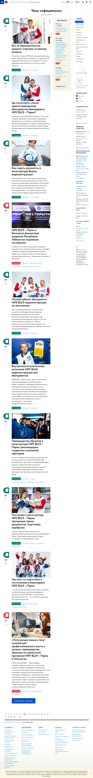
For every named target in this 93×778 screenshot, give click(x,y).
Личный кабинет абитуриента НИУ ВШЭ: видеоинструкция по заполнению (29, 302)
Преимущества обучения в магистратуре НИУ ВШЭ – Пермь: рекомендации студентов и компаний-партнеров (27, 447)
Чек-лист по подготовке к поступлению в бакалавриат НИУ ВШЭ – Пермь (28, 582)
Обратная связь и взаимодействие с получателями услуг (26, 752)
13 (39, 714)
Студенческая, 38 (83, 228)
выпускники (25, 479)
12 (36, 714)
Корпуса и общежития (10, 755)
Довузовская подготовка (28, 730)
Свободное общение (82, 37)
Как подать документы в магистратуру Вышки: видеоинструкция (26, 171)
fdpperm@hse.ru (84, 205)
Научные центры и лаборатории (43, 731)
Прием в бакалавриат (27, 735)
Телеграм (81, 101)
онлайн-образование (36, 691)
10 (30, 714)
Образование (80, 27)
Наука (77, 29)
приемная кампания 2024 (19, 607)
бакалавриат (84, 131)
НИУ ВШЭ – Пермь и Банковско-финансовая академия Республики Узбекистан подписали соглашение (25, 236)
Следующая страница (23, 701)
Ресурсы (58, 727)
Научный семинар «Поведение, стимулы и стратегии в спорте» (61, 29)
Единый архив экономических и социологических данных (61, 740)
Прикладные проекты (44, 734)
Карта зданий (79, 241)
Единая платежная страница (9, 766)
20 (14, 717)
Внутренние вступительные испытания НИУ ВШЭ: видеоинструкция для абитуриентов (28, 370)
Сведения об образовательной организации (9, 731)
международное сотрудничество (31, 266)
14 (42, 714)
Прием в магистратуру (27, 737)
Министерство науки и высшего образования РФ (79, 731)
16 (48, 714)
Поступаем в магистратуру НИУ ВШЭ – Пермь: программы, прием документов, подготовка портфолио (28, 521)
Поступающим (80, 24)
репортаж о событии (36, 263)
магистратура (34, 197)
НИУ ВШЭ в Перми (9, 722)
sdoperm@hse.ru (80, 178)
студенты (32, 479)
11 (33, 714)
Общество (79, 35)
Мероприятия (62, 20)
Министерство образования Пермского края (61, 751)
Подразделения (8, 746)
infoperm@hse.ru (83, 123)
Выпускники (79, 54)
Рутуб (79, 98)
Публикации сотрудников (62, 736)
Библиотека (58, 747)
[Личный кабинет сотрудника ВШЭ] (86, 2)
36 (20, 717)
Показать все (60, 86)
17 (6, 717)
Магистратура (80, 59)
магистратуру (80, 133)
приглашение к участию (18, 482)
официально (25, 70)
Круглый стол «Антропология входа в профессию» (61, 71)
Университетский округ (27, 748)
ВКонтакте (81, 96)
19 (12, 717)
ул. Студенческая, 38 (81, 111)
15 (45, 714)
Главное (78, 56)
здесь (17, 773)
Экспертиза (79, 32)
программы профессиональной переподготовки (82, 158)
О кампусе (8, 727)
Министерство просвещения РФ (76, 735)
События (78, 51)
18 (9, 717)
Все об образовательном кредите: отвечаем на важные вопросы (29, 49)
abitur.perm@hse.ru (84, 148)
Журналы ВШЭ (59, 734)
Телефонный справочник (11, 753)
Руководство (7, 744)
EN (79, 2)
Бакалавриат (79, 61)
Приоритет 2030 (80, 44)
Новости (18, 722)
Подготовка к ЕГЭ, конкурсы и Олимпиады (81, 188)
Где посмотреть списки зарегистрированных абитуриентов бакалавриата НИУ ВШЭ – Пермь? (28, 107)
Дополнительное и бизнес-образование (27, 744)
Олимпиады (24, 732)
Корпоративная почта (60, 745)
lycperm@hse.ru (84, 213)
